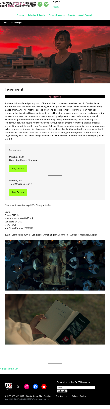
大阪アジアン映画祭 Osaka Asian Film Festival (28, 396)
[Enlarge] (101, 243)
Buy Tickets (18, 168)
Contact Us (61, 396)
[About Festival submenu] (92, 15)
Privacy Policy (79, 396)
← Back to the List (9, 368)
